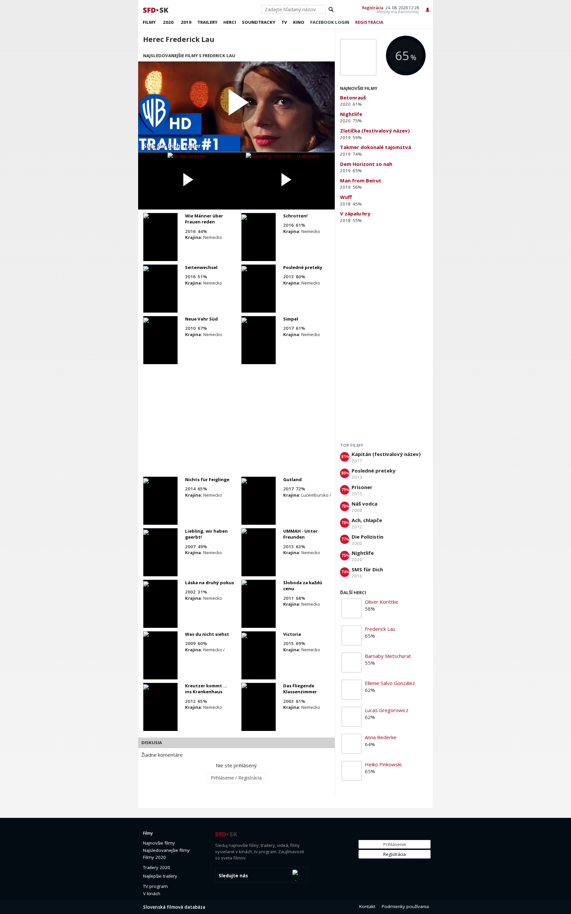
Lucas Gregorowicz (386, 710)
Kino (298, 22)
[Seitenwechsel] (160, 294)
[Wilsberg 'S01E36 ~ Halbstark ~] (285, 180)
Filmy (149, 22)
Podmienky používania (405, 906)
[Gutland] (258, 506)
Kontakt (367, 906)
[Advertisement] (236, 420)
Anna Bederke (381, 737)
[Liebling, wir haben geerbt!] (160, 558)
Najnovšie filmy (159, 843)
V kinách (151, 893)
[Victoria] (258, 661)
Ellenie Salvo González (390, 683)
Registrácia (372, 7)
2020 (168, 22)
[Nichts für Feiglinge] (160, 506)
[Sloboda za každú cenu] (258, 610)
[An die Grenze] (187, 180)
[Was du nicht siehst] (160, 661)
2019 (186, 22)
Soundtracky (258, 22)
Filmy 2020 (154, 857)
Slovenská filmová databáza (174, 907)
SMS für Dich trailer (172, 146)
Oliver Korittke (381, 601)
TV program (155, 886)
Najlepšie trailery (160, 876)
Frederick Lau (380, 629)
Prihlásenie (394, 844)
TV (284, 22)
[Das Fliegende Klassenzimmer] (258, 713)
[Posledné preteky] (258, 294)
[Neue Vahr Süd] (160, 346)
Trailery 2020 (156, 867)
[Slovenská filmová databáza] (156, 9)
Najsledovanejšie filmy (166, 850)
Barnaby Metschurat (388, 656)
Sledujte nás (233, 876)
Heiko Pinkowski (383, 764)
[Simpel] (258, 346)
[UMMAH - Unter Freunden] (258, 558)
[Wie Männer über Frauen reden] (160, 243)
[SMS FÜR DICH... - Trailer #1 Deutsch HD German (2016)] (236, 106)
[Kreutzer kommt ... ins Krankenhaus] (160, 713)
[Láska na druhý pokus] (160, 610)
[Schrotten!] (258, 243)
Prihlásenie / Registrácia (236, 778)
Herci (229, 22)
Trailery (207, 22)
